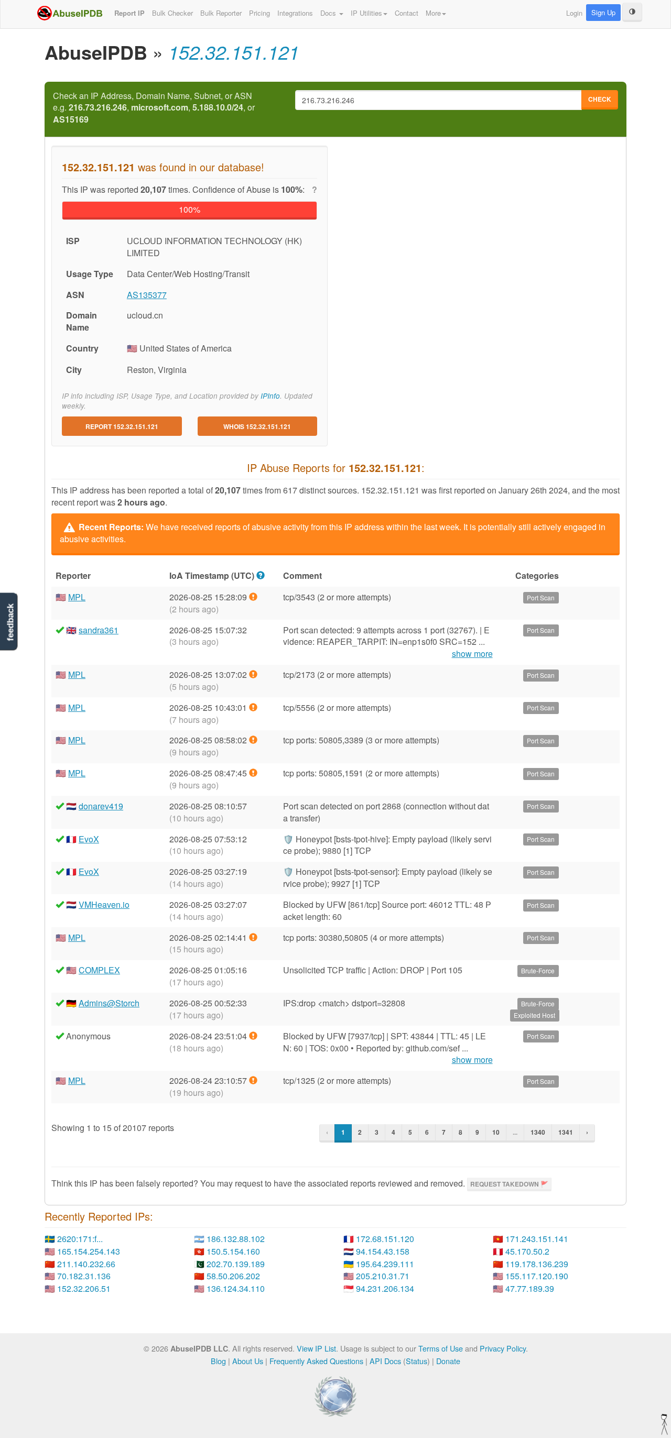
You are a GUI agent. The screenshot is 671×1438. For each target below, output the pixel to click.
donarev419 (101, 806)
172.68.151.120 (385, 1239)
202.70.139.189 (236, 1264)
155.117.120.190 (536, 1276)
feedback (10, 622)
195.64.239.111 (385, 1264)
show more (472, 654)
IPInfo (270, 396)
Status (416, 1360)
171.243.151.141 (536, 1239)
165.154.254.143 (88, 1251)
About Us (247, 1360)
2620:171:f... (80, 1239)
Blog (218, 1360)
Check (599, 99)
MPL (76, 597)
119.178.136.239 (536, 1264)
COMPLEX (99, 970)
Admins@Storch (109, 1003)
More (433, 13)
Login (574, 13)
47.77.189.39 (529, 1288)
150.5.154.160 (233, 1251)
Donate (448, 1360)
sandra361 (98, 630)
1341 (565, 1132)
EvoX (89, 839)
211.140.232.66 (86, 1264)
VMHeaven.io (104, 904)
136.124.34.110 (236, 1288)
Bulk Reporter (221, 13)
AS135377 (147, 295)
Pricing (259, 13)
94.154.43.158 (382, 1251)
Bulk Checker (172, 13)
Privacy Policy (503, 1348)
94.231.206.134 (385, 1288)
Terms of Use (440, 1348)
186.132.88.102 (236, 1239)
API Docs (385, 1360)
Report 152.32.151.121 (121, 426)
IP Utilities (366, 13)
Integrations (295, 13)
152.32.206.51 (84, 1288)
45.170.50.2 (527, 1251)
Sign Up (603, 12)
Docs (329, 13)
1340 (538, 1132)
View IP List (316, 1348)
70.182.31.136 (84, 1276)
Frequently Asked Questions (316, 1360)
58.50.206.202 (233, 1276)
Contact (406, 13)
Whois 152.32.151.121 (257, 426)
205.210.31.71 (382, 1276)
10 (496, 1132)
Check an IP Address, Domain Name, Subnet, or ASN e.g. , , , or (154, 108)
